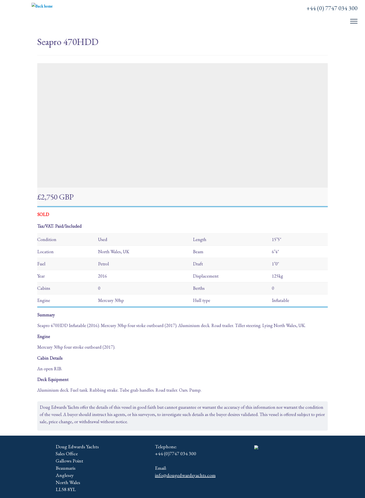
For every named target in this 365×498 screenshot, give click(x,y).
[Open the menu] (354, 21)
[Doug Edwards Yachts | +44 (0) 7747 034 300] (42, 6)
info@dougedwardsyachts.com (185, 475)
